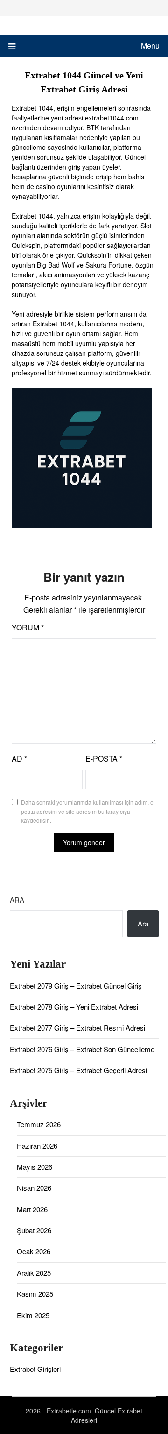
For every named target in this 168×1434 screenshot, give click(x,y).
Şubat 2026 (34, 1230)
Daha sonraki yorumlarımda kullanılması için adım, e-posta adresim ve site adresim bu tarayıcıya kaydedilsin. (88, 811)
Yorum (28, 627)
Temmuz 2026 (39, 1124)
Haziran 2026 (37, 1146)
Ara (17, 899)
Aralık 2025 (34, 1273)
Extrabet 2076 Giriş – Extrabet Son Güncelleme (82, 1049)
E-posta (103, 758)
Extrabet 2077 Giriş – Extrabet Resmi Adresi (77, 1027)
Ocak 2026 (33, 1251)
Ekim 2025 (33, 1315)
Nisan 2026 (34, 1188)
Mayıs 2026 (34, 1167)
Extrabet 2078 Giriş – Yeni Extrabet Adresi (74, 1006)
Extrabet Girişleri (35, 1369)
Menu (150, 45)
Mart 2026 (32, 1209)
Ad (19, 758)
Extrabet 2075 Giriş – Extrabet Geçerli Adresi (78, 1070)
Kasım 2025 (35, 1294)
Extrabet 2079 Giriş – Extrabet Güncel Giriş (76, 985)
